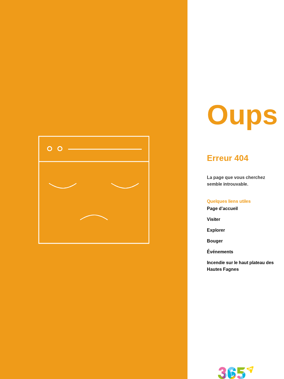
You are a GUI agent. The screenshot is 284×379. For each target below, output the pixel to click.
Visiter (213, 219)
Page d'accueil (222, 208)
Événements (220, 251)
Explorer (216, 230)
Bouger (215, 241)
